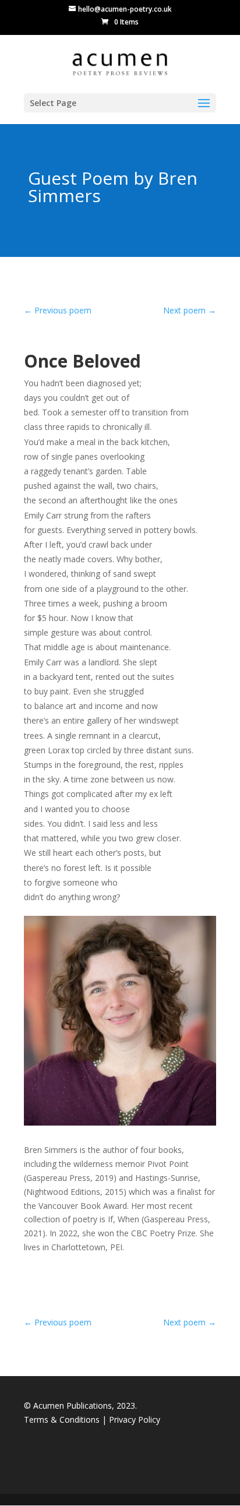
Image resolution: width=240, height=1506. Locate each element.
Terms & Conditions (63, 1419)
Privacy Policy (134, 1419)
